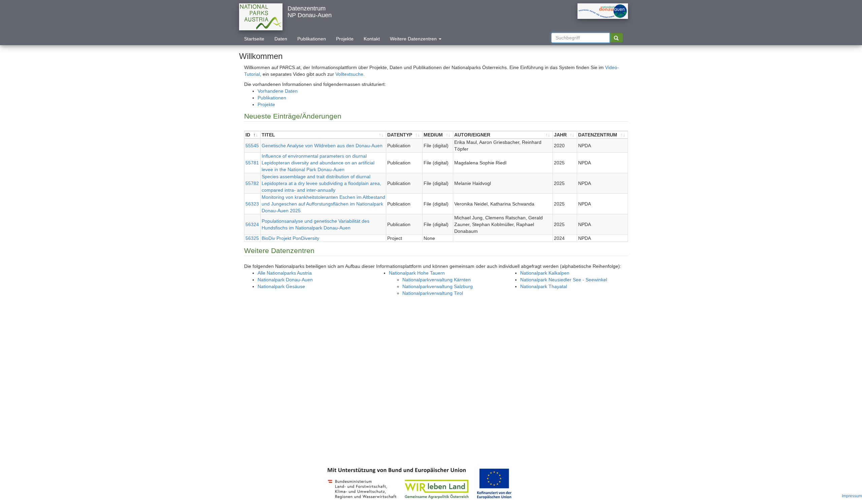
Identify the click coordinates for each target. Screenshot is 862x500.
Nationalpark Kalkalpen (544, 273)
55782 (252, 183)
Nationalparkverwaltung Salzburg (437, 286)
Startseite (254, 38)
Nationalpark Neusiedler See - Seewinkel (563, 279)
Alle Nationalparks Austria (285, 273)
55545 (252, 145)
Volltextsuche (349, 74)
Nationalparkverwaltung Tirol (432, 293)
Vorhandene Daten (278, 91)
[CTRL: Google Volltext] (616, 37)
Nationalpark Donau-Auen (285, 279)
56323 (252, 204)
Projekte (345, 38)
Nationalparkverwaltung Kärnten (436, 279)
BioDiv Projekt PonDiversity (290, 238)
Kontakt (372, 38)
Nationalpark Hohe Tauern (417, 273)
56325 (252, 238)
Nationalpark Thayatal (543, 286)
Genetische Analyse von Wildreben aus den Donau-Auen (322, 145)
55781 (252, 162)
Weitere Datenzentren (414, 38)
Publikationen (311, 38)
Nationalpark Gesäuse (281, 286)
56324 (252, 224)
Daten (280, 38)
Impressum (852, 496)
